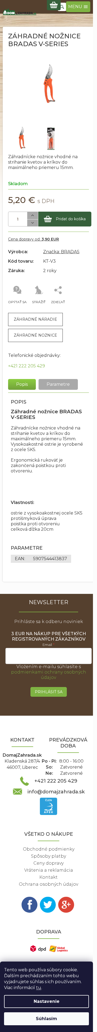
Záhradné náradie (35, 319)
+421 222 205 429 (26, 365)
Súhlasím (46, 1018)
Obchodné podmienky (48, 849)
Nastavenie (47, 1001)
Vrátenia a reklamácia (48, 870)
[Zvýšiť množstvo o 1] (32, 215)
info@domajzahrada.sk (56, 792)
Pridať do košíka (71, 218)
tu (38, 987)
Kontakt (48, 877)
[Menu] (78, 6)
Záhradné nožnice (35, 335)
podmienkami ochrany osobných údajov (48, 674)
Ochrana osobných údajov (48, 884)
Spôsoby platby (48, 856)
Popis (22, 384)
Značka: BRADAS (61, 251)
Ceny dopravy (48, 863)
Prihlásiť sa (49, 691)
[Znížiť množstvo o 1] (32, 223)
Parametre (58, 384)
